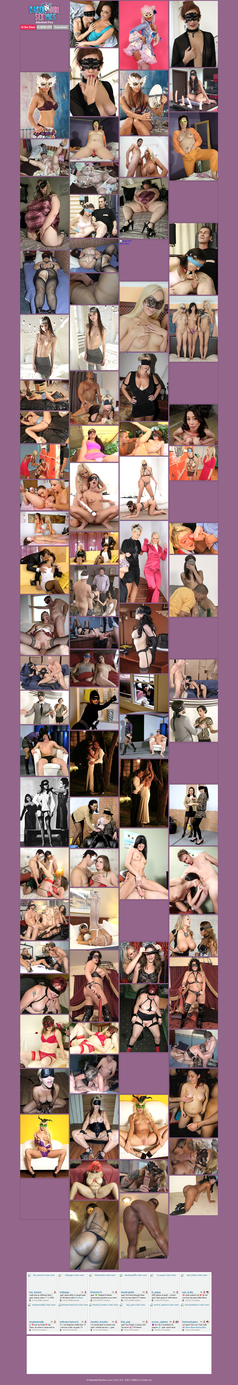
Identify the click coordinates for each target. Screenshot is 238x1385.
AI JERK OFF (44, 27)
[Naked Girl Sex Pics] (44, 12)
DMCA (135, 1380)
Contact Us (146, 1380)
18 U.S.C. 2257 (122, 1380)
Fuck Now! (61, 27)
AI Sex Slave (28, 27)
